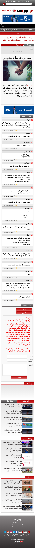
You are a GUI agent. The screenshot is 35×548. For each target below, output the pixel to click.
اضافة (19, 377)
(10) (32, 224)
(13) (32, 262)
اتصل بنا (20, 1)
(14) (32, 271)
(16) (32, 294)
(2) (32, 133)
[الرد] (14, 130)
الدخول (24, 312)
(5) (32, 163)
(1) (32, 120)
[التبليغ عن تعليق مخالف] (16, 130)
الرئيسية (29, 45)
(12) (32, 250)
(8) (32, 199)
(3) (32, 142)
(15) (32, 280)
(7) (32, 187)
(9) (32, 208)
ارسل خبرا (13, 1)
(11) (32, 235)
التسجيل (24, 309)
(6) (32, 172)
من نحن (27, 1)
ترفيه (7, 1)
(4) (32, 151)
